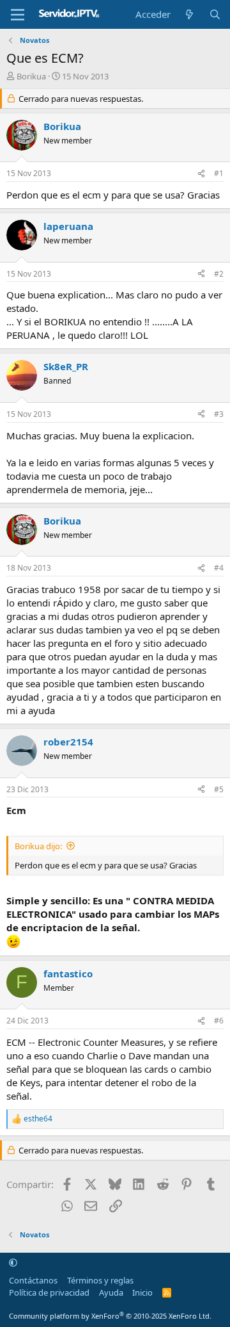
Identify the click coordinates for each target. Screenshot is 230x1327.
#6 (219, 1020)
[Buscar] (215, 14)
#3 (219, 414)
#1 (219, 173)
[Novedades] (189, 14)
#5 (219, 789)
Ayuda (111, 1292)
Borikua (31, 76)
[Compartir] (201, 174)
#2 (219, 273)
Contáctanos (33, 1280)
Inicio (142, 1292)
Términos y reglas (100, 1280)
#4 (219, 567)
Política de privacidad (49, 1292)
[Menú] (18, 15)
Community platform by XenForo (110, 1316)
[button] (13, 1262)
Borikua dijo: (38, 846)
